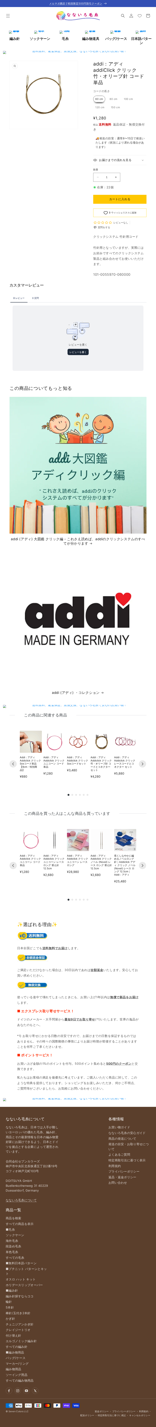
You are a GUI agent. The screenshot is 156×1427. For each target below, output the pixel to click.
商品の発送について (122, 1138)
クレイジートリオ (18, 1330)
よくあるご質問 (119, 1154)
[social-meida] (9, 1391)
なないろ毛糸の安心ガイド (127, 1133)
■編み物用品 (15, 1352)
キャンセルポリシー (139, 1415)
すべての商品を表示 (20, 1224)
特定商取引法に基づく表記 (112, 1415)
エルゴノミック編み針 (21, 1341)
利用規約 (114, 1166)
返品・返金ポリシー (122, 1177)
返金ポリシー (102, 1411)
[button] (8, 16)
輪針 (9, 1302)
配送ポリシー (87, 1415)
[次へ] (142, 764)
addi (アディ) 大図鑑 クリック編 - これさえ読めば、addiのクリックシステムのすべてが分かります (78, 541)
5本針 (10, 1307)
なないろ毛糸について (21, 1200)
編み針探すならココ (20, 1296)
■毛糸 (10, 1229)
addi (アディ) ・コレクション (76, 693)
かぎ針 (10, 1318)
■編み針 (12, 1290)
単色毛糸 (12, 1252)
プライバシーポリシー (123, 1171)
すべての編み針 (16, 1347)
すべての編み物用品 (20, 1380)
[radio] (99, 99)
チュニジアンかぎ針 (20, 1324)
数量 (95, 169)
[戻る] (13, 764)
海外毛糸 (12, 1241)
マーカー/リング (17, 1363)
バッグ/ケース (15, 1358)
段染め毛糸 (13, 1246)
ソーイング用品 (16, 1375)
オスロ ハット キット (21, 1279)
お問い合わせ (117, 1183)
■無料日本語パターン (21, 1263)
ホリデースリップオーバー (24, 1285)
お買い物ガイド (119, 1127)
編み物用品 (13, 1369)
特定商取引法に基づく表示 (127, 1160)
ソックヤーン (15, 1235)
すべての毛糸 (15, 1258)
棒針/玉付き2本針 (18, 1313)
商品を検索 (13, 1218)
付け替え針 (13, 1335)
